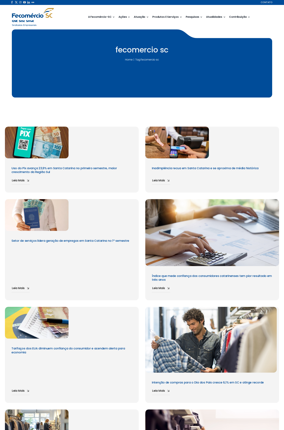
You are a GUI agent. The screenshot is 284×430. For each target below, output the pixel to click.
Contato (266, 2)
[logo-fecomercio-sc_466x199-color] (33, 9)
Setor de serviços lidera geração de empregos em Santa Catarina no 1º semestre (70, 241)
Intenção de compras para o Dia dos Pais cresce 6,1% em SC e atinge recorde (208, 382)
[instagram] (20, 2)
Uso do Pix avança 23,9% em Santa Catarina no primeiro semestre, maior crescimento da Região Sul (64, 170)
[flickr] (33, 2)
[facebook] (12, 2)
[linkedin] (28, 2)
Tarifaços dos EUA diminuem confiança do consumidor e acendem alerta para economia (68, 350)
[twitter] (16, 2)
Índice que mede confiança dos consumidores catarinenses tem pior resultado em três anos (212, 278)
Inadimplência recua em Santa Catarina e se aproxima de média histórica (205, 168)
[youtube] (24, 2)
